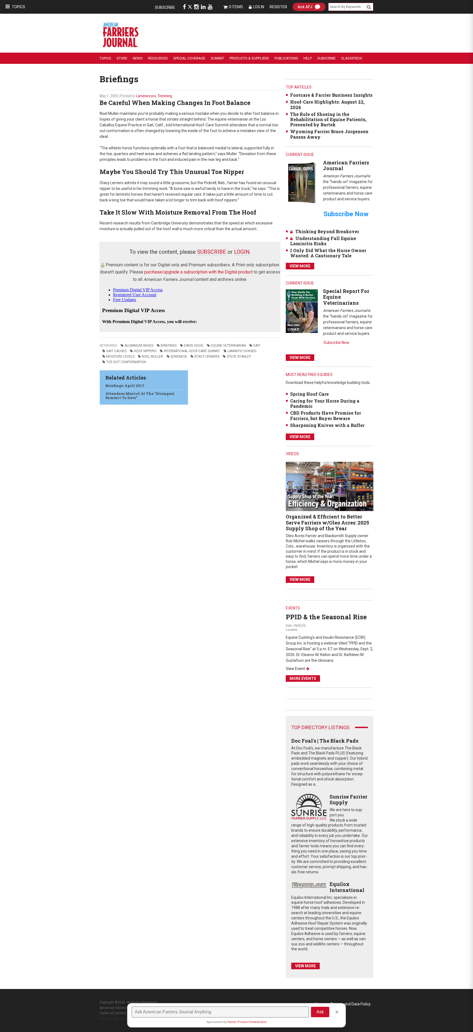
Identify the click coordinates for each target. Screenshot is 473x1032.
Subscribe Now (336, 342)
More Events (303, 678)
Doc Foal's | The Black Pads (324, 740)
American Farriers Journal (346, 165)
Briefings (169, 345)
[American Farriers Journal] (302, 182)
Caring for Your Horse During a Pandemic (324, 403)
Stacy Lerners (206, 356)
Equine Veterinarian (228, 345)
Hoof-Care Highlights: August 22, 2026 (327, 104)
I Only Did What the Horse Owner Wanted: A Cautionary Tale (328, 252)
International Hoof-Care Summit (192, 351)
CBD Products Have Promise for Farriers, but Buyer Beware (325, 415)
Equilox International (347, 887)
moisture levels (120, 356)
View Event (295, 668)
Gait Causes (116, 351)
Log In (258, 7)
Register (278, 7)
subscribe (211, 252)
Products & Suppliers (249, 58)
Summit (217, 58)
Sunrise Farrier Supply (348, 799)
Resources (158, 58)
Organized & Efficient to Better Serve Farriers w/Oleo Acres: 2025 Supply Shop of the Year (327, 522)
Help (308, 58)
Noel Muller (152, 356)
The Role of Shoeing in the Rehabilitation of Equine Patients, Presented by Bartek (328, 119)
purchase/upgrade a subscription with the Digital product (198, 272)
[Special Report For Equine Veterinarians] (302, 310)
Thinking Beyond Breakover (327, 231)
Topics (18, 7)
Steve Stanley (239, 356)
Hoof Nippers (145, 351)
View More (300, 266)
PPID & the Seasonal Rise (326, 616)
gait (256, 345)
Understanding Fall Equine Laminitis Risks (323, 240)
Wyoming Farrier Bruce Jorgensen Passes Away (329, 134)
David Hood (193, 345)
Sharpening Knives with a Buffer (327, 425)
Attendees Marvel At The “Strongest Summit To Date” (139, 395)
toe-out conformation (126, 362)
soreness (179, 356)
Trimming (165, 96)
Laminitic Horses (241, 351)
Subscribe (165, 7)
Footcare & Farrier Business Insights (331, 95)
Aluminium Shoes (139, 345)
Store (122, 58)
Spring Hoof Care (309, 394)
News (138, 58)
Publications (286, 58)
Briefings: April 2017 (125, 385)
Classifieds (351, 58)
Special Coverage (189, 58)
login (242, 252)
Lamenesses (146, 96)
